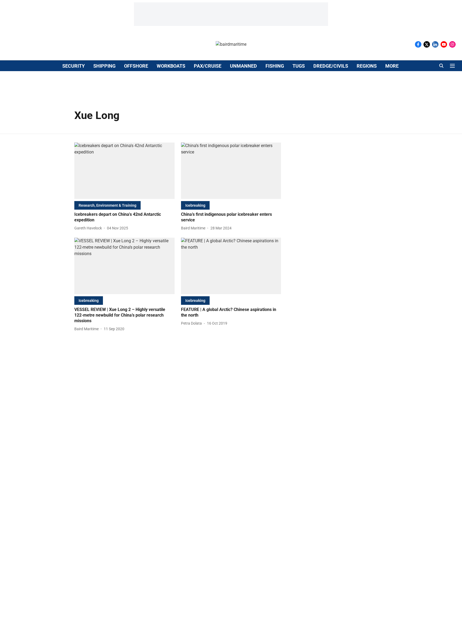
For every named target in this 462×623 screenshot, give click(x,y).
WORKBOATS (171, 66)
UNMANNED (243, 66)
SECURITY (73, 66)
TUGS (298, 66)
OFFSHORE (136, 66)
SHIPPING (104, 66)
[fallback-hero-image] (124, 171)
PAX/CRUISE (207, 66)
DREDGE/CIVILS (330, 66)
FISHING (274, 66)
